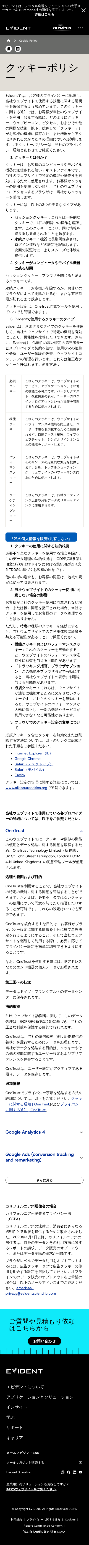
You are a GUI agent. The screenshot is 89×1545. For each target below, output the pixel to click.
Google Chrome (28, 758)
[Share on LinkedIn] (18, 49)
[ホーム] (8, 40)
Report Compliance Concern (43, 1526)
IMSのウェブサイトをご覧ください (31, 1489)
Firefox (20, 775)
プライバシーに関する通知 (43, 1519)
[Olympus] (62, 28)
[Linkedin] (75, 1473)
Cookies (70, 1519)
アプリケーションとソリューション (39, 1397)
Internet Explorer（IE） (34, 753)
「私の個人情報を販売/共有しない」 (41, 538)
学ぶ (10, 1417)
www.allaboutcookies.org (26, 787)
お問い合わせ (44, 1341)
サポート (14, 1427)
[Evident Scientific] (18, 27)
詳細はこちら (44, 14)
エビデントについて (25, 1387)
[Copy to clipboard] (8, 49)
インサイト (16, 1407)
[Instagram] (63, 1473)
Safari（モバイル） (30, 769)
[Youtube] (81, 1473)
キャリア (14, 1438)
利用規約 (16, 1519)
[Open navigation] (82, 27)
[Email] (81, 1463)
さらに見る (44, 1180)
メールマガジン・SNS (22, 1453)
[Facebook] (69, 1473)
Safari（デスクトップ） (34, 764)
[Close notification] (83, 10)
